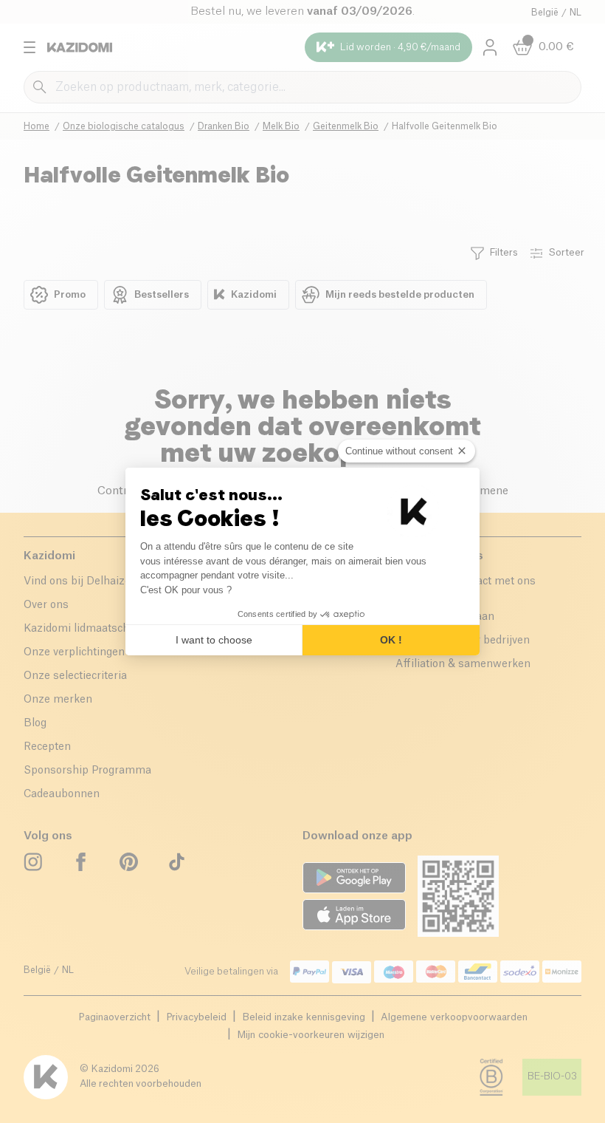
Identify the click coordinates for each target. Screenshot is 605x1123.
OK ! (391, 640)
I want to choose (214, 640)
